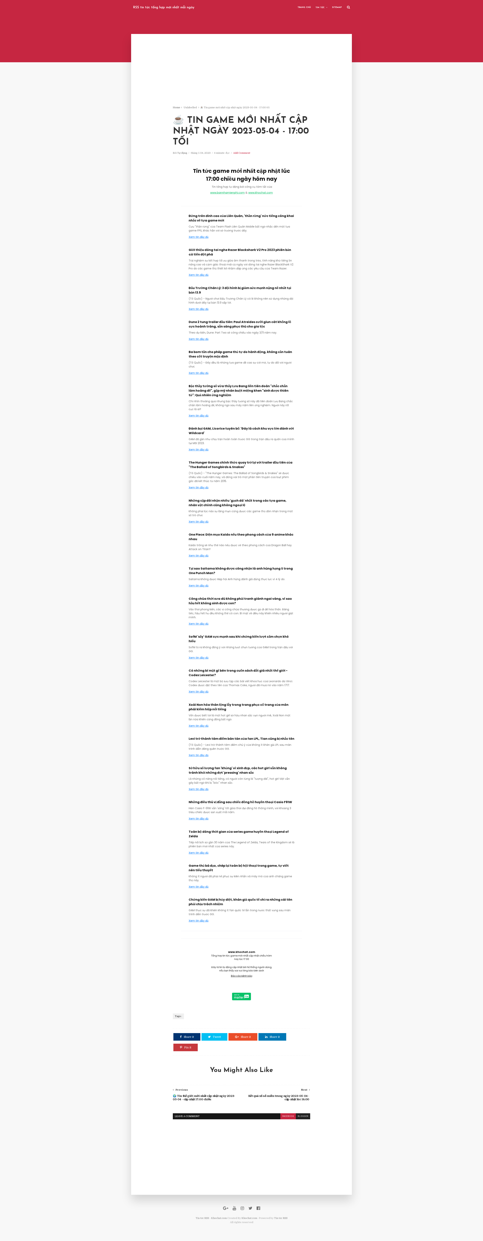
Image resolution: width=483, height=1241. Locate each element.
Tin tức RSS (281, 1218)
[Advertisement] (241, 79)
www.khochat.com (260, 193)
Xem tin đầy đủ (198, 237)
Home (176, 107)
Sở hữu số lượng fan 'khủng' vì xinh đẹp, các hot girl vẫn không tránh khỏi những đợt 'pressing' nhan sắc (238, 770)
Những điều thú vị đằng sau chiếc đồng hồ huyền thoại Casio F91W (240, 802)
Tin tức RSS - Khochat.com (211, 1218)
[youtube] (234, 1208)
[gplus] (225, 1208)
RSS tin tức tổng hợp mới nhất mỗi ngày (163, 7)
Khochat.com (249, 1218)
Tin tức (320, 8)
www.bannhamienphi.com (227, 193)
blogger (303, 1116)
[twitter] (250, 1208)
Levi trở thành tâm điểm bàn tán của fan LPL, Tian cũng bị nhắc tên (241, 739)
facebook (288, 1116)
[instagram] (242, 1208)
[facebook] (258, 1208)
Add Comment (241, 152)
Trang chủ (304, 7)
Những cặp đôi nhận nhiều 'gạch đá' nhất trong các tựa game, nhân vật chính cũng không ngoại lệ (237, 502)
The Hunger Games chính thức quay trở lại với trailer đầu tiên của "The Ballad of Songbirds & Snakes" (240, 464)
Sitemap (337, 7)
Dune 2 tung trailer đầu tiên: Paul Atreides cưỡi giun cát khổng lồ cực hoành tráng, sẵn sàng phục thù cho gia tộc (240, 324)
